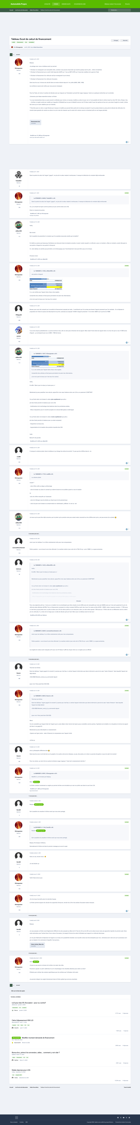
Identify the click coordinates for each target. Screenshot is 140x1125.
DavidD (19, 810)
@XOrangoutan (39, 804)
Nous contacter (14, 1122)
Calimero (18, 569)
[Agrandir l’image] (48, 361)
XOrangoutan (19, 47)
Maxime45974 (15, 1022)
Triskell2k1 (19, 181)
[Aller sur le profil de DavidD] (18, 804)
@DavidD (36, 961)
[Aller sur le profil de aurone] (18, 330)
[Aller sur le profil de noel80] (18, 450)
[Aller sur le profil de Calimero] (18, 563)
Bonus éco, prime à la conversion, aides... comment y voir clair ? (36, 1053)
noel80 (18, 456)
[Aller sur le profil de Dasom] (18, 667)
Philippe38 (19, 315)
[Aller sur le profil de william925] (18, 225)
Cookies (22, 1122)
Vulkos (13, 1072)
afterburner (14, 1004)
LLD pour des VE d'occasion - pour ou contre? (29, 1003)
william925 (19, 231)
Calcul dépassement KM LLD (22, 1020)
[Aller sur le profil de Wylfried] (12, 1060)
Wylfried (14, 1054)
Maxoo (16, 1010)
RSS (27, 1122)
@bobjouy (36, 782)
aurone (19, 336)
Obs (13, 1039)
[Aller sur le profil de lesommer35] (12, 1043)
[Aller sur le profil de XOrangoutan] (12, 47)
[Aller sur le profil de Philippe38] (18, 309)
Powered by (123, 1122)
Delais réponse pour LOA (21, 1070)
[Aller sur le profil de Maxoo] (12, 1010)
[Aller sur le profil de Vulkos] (12, 1078)
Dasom (19, 673)
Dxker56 (16, 1028)
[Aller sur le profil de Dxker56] (12, 1028)
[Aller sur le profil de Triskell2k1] (18, 175)
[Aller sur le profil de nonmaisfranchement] (18, 541)
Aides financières (37, 47)
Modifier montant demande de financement (38, 1038)
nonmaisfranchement (18, 547)
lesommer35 (17, 1042)
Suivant (18, 54)
